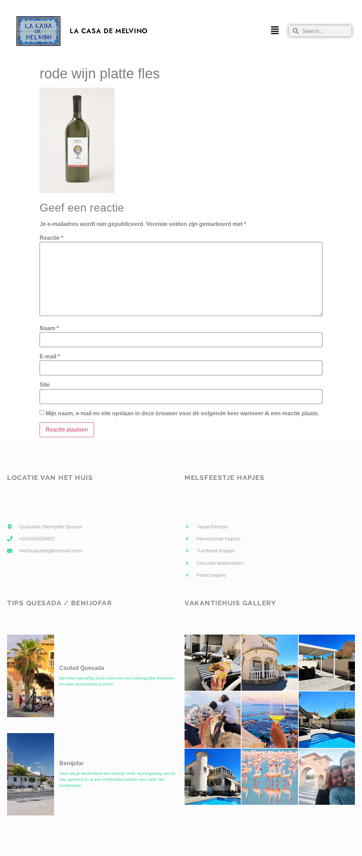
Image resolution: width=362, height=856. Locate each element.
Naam (49, 328)
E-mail (50, 356)
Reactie (51, 238)
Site (45, 385)
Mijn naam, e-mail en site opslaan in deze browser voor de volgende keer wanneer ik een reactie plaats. (182, 413)
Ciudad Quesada (81, 668)
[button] (275, 31)
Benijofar (71, 763)
